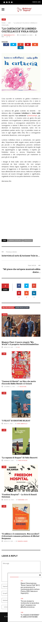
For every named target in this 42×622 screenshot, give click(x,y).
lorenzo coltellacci (15, 240)
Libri (3, 19)
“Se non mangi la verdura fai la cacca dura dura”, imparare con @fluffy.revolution (30, 604)
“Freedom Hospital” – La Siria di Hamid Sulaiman (19, 495)
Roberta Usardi (23, 541)
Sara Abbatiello (22, 423)
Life (22, 581)
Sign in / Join (36, 2)
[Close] (40, 575)
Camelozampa (32, 115)
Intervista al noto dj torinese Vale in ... (21, 255)
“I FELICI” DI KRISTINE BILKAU (16, 420)
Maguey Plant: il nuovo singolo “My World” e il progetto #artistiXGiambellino (20, 343)
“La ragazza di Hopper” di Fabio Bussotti (19, 457)
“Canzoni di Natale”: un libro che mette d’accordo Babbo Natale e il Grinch (19, 382)
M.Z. (19, 347)
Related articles (8, 307)
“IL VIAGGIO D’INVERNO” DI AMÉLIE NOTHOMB (30, 616)
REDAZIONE (22, 386)
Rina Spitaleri (22, 460)
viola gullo (28, 240)
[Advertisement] (21, 211)
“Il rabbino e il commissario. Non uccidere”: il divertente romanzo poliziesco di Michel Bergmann (21, 536)
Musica (5, 314)
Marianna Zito (9, 35)
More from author (22, 307)
